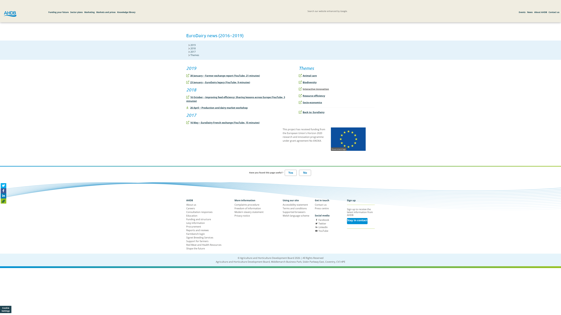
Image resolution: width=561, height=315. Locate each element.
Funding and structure (198, 219)
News (530, 12)
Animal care (310, 75)
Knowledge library (126, 12)
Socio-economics (312, 102)
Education (191, 215)
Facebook (323, 220)
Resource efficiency (314, 95)
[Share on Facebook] (3, 190)
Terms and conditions (295, 208)
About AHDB (540, 12)
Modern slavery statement (249, 212)
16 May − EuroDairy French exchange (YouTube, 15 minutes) (224, 122)
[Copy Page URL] (3, 201)
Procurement (193, 226)
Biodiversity (310, 82)
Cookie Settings (6, 309)
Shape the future (195, 248)
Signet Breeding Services (199, 237)
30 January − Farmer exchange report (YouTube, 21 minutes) (225, 75)
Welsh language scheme (296, 215)
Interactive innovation (316, 89)
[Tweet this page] (3, 185)
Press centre (322, 208)
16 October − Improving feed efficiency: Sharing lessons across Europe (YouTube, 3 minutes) (235, 99)
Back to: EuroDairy (313, 112)
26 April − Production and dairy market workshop (219, 107)
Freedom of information (247, 208)
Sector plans (76, 12)
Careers (190, 208)
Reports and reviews (197, 230)
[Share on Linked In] (3, 195)
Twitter (322, 223)
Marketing (89, 12)
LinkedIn (323, 227)
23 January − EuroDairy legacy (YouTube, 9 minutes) (220, 82)
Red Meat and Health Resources (203, 244)
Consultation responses (199, 212)
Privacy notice (242, 215)
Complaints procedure (246, 204)
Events (522, 12)
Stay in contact (357, 220)
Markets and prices (106, 12)
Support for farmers (197, 241)
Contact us (554, 12)
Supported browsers (294, 212)
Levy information (195, 223)
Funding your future (58, 12)
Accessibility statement (295, 204)
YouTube (323, 230)
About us (191, 204)
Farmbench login (195, 234)
